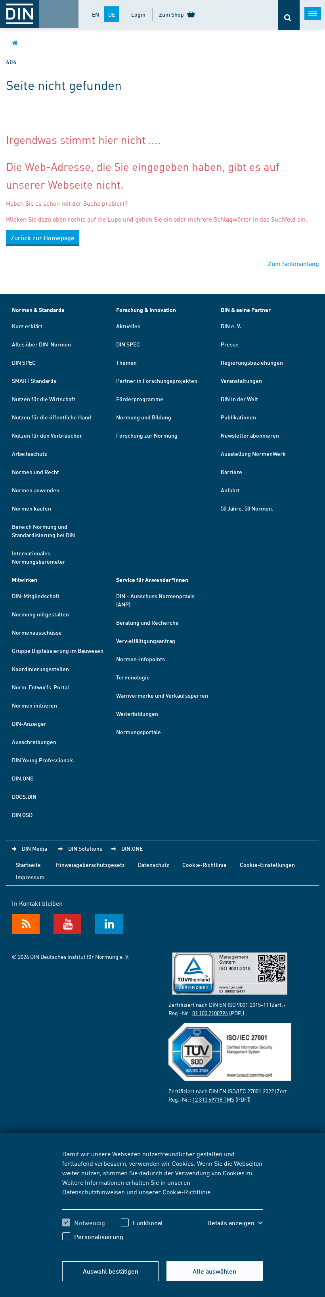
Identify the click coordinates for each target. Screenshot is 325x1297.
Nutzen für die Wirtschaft (43, 398)
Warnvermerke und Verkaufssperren (162, 695)
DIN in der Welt (239, 398)
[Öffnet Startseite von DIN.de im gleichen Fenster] (15, 42)
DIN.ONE (22, 778)
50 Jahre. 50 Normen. (247, 508)
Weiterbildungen (137, 713)
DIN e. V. (231, 325)
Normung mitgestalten (40, 614)
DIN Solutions (85, 848)
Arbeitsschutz (29, 453)
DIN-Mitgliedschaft (35, 595)
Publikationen (238, 417)
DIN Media (34, 848)
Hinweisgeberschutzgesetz (90, 864)
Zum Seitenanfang (293, 263)
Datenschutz (153, 864)
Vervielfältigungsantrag (145, 640)
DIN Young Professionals (43, 759)
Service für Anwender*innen (152, 579)
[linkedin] (109, 924)
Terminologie (133, 677)
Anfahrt (230, 490)
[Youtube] (67, 924)
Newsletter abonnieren (250, 435)
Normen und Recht (35, 471)
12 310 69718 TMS (213, 1099)
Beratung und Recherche (147, 622)
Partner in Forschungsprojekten (156, 380)
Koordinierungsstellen (40, 668)
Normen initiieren (34, 705)
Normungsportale (138, 731)
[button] (235, 1223)
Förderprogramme (139, 398)
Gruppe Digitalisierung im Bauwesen (57, 650)
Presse (230, 344)
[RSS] (26, 924)
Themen (126, 362)
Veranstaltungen (241, 380)
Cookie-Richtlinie (186, 1191)
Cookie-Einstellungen (267, 864)
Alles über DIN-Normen (41, 344)
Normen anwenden (35, 490)
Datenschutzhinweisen (93, 1191)
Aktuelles (128, 325)
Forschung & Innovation (146, 309)
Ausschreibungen (34, 741)
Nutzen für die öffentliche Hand (51, 417)
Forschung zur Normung (147, 435)
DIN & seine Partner (246, 309)
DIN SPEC (24, 362)
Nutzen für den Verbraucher (47, 435)
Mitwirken (24, 579)
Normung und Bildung (143, 417)
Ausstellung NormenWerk (253, 453)
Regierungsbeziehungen (252, 362)
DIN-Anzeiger (29, 723)
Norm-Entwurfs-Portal (40, 687)
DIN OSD (22, 814)
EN (95, 14)
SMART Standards (34, 380)
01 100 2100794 (210, 1013)
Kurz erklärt (27, 325)
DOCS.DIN (24, 796)
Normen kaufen (31, 508)
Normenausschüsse (37, 632)
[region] (162, 1201)
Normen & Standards (38, 309)
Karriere (231, 471)
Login (138, 14)
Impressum (30, 876)
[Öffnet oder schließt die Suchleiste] (289, 15)
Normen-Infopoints (140, 658)
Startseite (28, 864)
